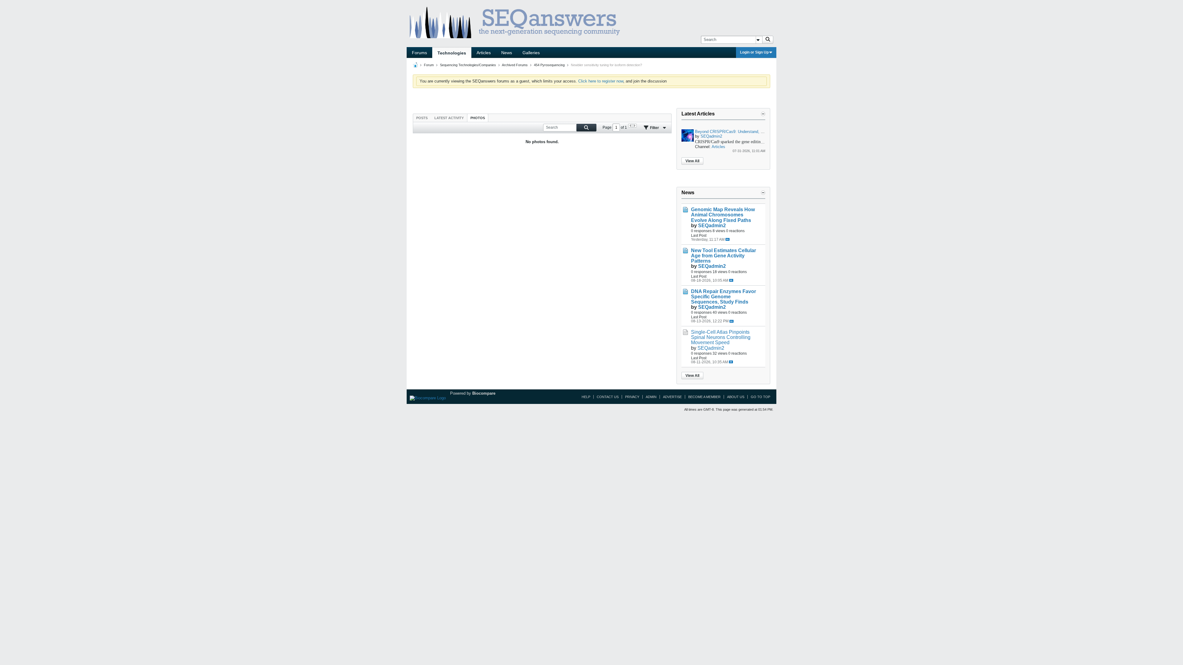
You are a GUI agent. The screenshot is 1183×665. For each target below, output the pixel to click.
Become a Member (704, 397)
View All (692, 161)
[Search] (767, 40)
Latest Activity (449, 118)
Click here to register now (600, 81)
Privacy (632, 397)
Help (586, 397)
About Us (735, 397)
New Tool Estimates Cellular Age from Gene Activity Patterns (723, 256)
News (506, 52)
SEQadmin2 (711, 136)
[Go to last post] (728, 239)
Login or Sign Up (754, 52)
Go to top (760, 397)
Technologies (451, 52)
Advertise (672, 397)
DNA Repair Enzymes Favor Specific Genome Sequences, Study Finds (723, 296)
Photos (477, 118)
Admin (651, 397)
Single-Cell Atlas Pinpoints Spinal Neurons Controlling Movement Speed (720, 337)
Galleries (531, 52)
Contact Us (608, 397)
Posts (422, 118)
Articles (484, 52)
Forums (419, 52)
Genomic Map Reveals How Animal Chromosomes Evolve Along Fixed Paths (723, 215)
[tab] (422, 118)
